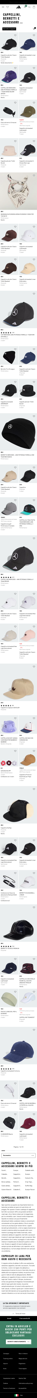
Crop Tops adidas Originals (28, 1182)
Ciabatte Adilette (4, 1174)
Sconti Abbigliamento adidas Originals (6, 1171)
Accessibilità (22, 1388)
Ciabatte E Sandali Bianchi (16, 1190)
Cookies (5, 1383)
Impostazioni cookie (9, 1378)
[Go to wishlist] (7, 7)
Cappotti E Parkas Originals (16, 1186)
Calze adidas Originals (6, 1186)
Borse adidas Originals (6, 1182)
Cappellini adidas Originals (16, 1178)
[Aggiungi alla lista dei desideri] (15, 36)
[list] (15, 28)
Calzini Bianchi (6, 1189)
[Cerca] (29, 7)
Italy (21, 1395)
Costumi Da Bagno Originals (29, 1178)
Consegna (6, 1353)
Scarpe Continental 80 (30, 1174)
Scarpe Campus (16, 1171)
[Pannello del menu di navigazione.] (3, 7)
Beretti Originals (5, 1178)
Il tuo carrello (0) (25, 1318)
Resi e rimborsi (23, 1353)
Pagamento (22, 1363)
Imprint (5, 1363)
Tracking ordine (8, 1358)
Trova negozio (23, 1368)
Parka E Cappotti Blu (17, 1182)
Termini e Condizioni (9, 1388)
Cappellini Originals (16, 1174)
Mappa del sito (23, 1358)
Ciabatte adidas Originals (30, 1171)
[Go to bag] (34, 7)
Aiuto (4, 1368)
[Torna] (18, 7)
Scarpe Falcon (30, 1189)
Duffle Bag (28, 1186)
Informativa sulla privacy (26, 1383)
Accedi (9, 1318)
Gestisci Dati (22, 1378)
